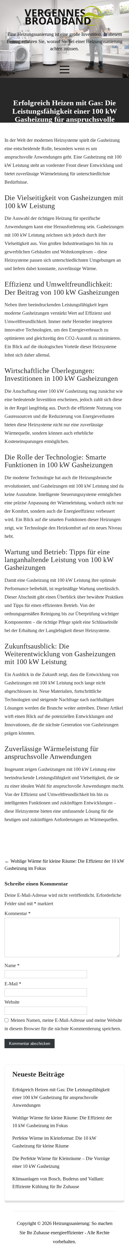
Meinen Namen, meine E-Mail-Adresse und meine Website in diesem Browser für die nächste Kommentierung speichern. (63, 1024)
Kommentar (17, 913)
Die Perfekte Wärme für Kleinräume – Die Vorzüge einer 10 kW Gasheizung (61, 1162)
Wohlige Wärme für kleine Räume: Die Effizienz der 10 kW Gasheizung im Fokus (62, 1121)
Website (12, 1002)
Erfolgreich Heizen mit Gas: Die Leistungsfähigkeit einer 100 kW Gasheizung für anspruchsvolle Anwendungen (61, 1097)
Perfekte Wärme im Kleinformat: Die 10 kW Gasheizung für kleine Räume (54, 1142)
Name (12, 965)
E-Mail (12, 983)
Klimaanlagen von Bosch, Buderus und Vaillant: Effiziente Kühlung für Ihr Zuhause (58, 1182)
